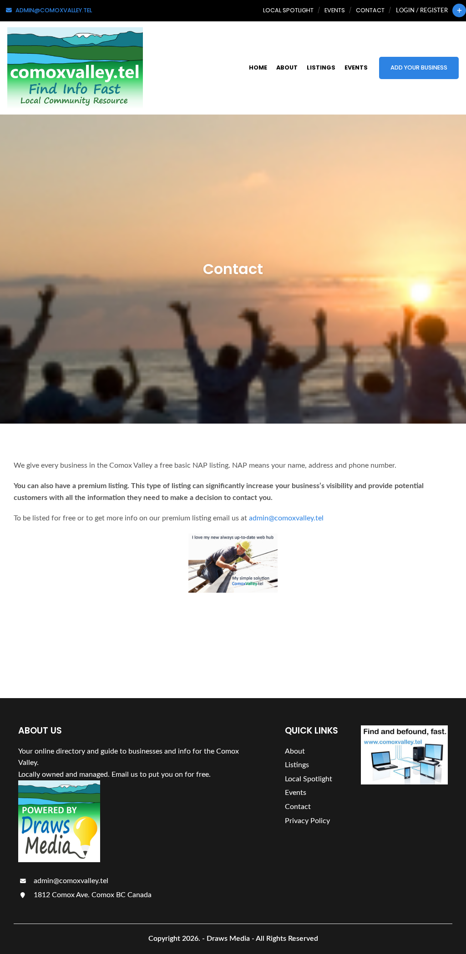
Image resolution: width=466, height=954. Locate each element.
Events (334, 10)
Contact (370, 10)
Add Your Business (418, 67)
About (287, 67)
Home (258, 67)
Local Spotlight (288, 10)
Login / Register (422, 10)
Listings (321, 67)
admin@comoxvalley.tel (286, 518)
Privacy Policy (307, 820)
